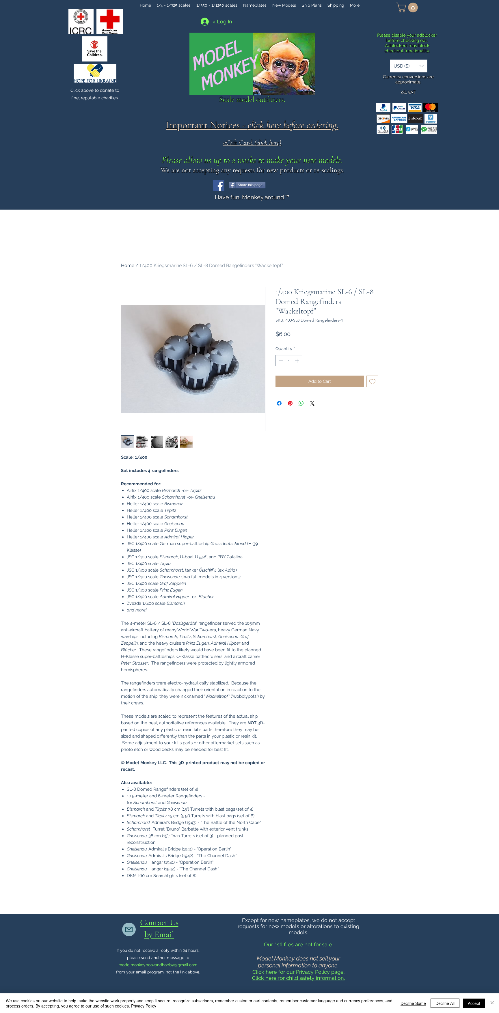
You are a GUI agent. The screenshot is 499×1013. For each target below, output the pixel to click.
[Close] (492, 1003)
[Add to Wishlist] (372, 381)
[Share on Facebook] (279, 403)
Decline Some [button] (413, 1003)
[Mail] (129, 929)
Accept (474, 1003)
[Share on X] (312, 403)
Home (127, 265)
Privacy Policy (143, 1006)
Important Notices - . (252, 125)
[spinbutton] (289, 360)
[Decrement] (280, 360)
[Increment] (297, 360)
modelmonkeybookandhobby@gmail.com (158, 964)
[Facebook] (218, 185)
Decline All (445, 1003)
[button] (408, 7)
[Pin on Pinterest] (290, 403)
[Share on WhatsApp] (301, 403)
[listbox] (408, 65)
